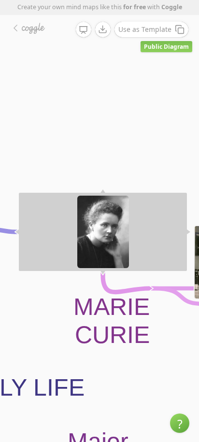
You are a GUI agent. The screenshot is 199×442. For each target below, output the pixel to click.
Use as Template (144, 29)
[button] (179, 423)
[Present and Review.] (83, 30)
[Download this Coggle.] (103, 29)
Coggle (171, 7)
